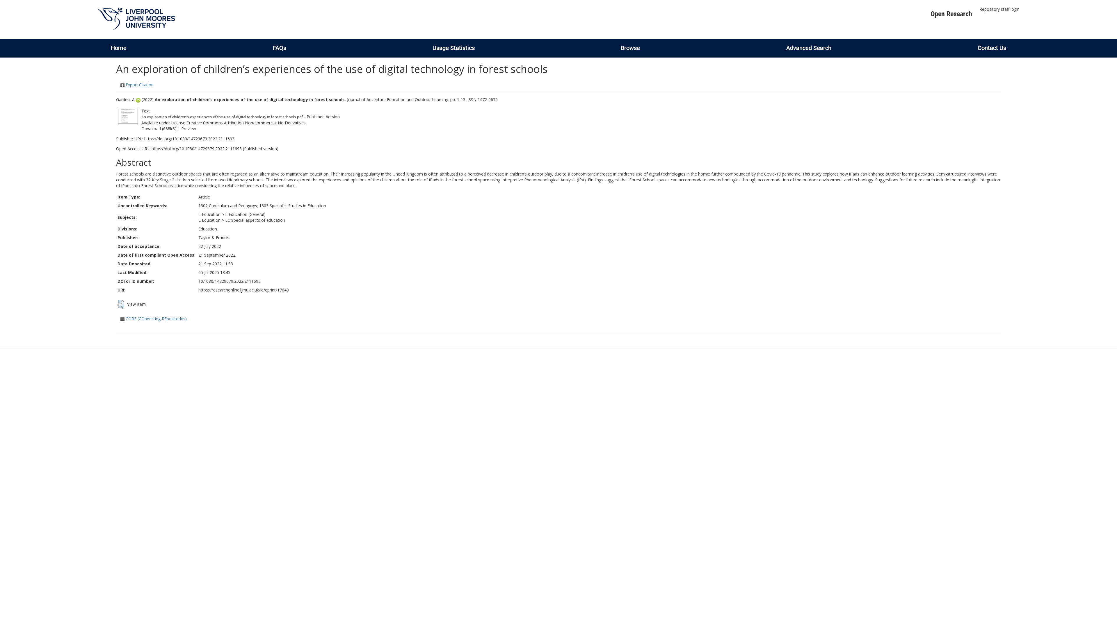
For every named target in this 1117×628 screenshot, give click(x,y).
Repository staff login (999, 9)
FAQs (279, 47)
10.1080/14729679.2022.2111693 (229, 281)
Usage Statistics (454, 47)
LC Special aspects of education (255, 220)
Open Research (951, 14)
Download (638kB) (159, 128)
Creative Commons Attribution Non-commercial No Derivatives (246, 123)
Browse (630, 47)
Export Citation (139, 84)
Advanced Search (808, 47)
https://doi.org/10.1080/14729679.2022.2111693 (189, 139)
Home (119, 47)
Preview (188, 128)
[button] (121, 304)
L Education (209, 214)
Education (207, 229)
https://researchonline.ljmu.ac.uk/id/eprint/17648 (243, 290)
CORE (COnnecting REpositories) (155, 318)
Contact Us (992, 47)
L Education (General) (245, 214)
